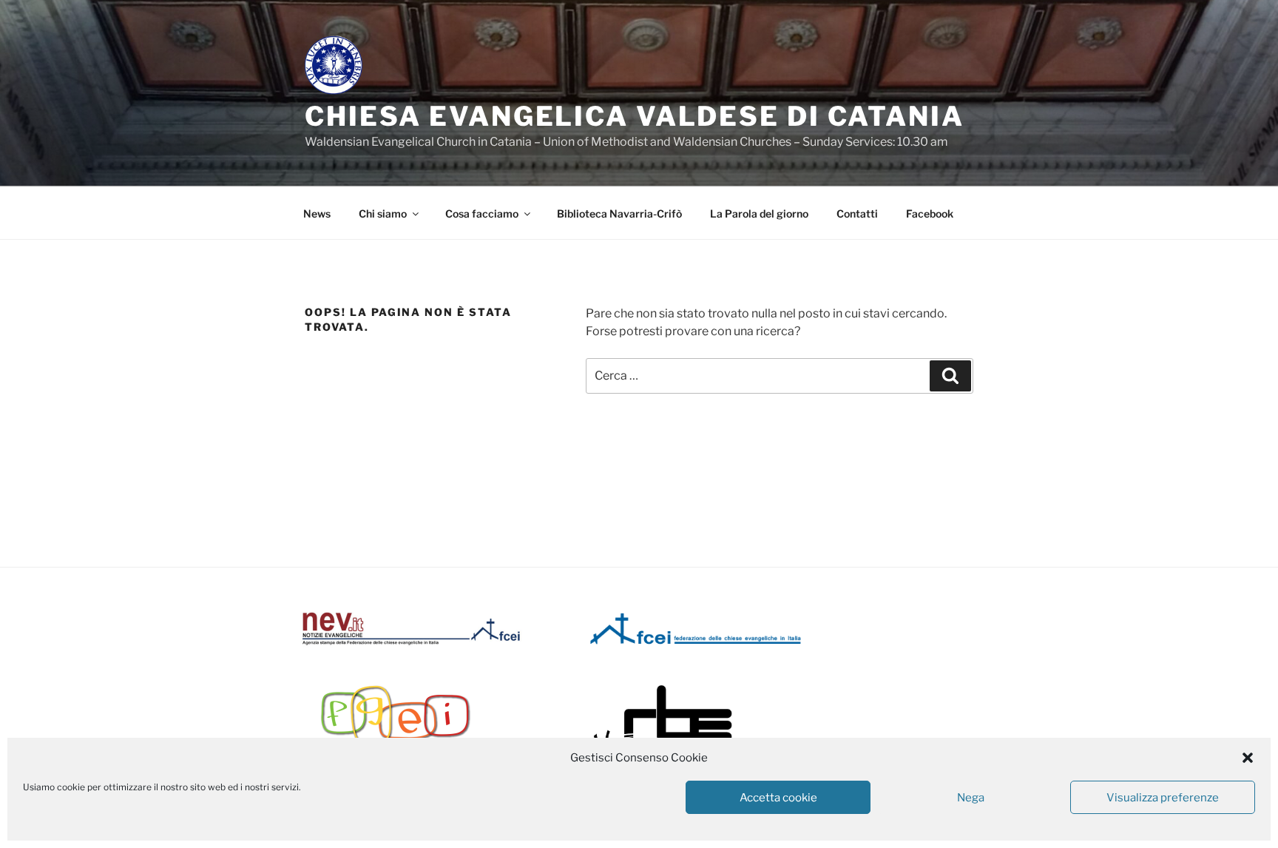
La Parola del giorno (759, 213)
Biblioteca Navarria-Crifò (619, 213)
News (317, 213)
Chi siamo (383, 213)
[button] (1247, 757)
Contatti (857, 213)
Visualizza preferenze (1162, 797)
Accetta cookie (778, 797)
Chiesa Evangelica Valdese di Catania (634, 116)
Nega (970, 797)
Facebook (929, 213)
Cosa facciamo (481, 213)
